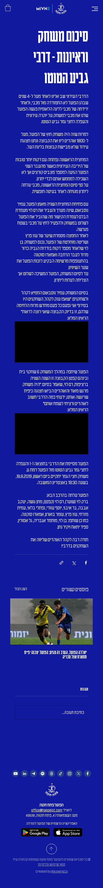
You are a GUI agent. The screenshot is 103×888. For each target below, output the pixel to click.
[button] (8, 7)
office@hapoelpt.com (46, 810)
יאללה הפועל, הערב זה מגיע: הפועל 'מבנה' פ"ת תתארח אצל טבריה (55, 654)
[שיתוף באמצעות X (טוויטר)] (73, 562)
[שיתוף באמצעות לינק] (61, 562)
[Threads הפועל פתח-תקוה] (51, 773)
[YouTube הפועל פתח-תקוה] (15, 773)
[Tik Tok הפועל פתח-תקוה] (60, 773)
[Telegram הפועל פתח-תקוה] (33, 773)
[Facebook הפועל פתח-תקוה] (87, 773)
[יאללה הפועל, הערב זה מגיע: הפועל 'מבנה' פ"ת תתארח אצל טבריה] (51, 621)
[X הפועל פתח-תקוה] (78, 773)
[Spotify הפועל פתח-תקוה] (42, 773)
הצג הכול (20, 589)
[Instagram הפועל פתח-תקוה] (69, 773)
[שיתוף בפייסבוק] (86, 562)
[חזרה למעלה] (51, 849)
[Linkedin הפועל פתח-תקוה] (24, 773)
